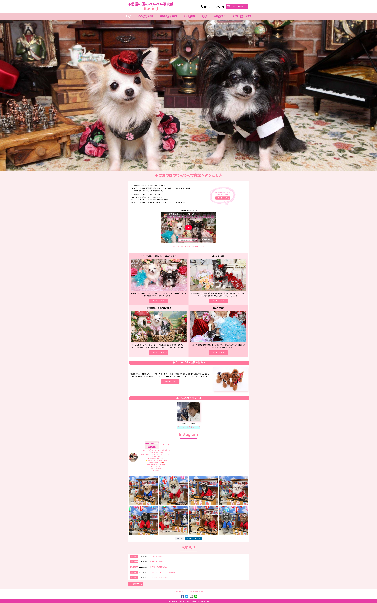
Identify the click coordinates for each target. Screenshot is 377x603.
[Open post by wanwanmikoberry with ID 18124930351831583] (143, 490)
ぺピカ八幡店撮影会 (156, 562)
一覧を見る (135, 584)
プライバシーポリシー (195, 591)
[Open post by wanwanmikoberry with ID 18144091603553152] (203, 520)
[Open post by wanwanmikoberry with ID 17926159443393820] (233, 520)
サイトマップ (179, 591)
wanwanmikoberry (143, 477)
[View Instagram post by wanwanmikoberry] (155, 502)
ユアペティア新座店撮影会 (158, 567)
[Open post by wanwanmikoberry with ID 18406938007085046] (233, 490)
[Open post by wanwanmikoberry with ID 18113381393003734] (173, 490)
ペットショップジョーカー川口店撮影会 (162, 572)
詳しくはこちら (222, 198)
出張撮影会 (134, 556)
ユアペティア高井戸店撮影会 (159, 577)
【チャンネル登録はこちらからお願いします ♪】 (188, 246)
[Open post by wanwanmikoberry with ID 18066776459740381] (173, 520)
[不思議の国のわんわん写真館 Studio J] (150, 10)
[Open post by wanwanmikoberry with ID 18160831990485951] (203, 490)
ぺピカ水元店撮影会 (156, 556)
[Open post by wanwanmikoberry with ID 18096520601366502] (143, 520)
